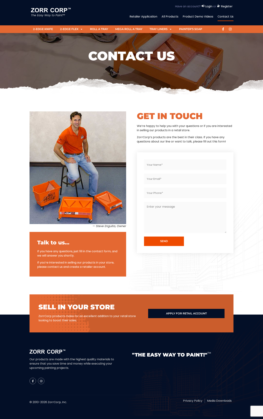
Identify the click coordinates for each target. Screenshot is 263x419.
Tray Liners (158, 29)
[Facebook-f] (223, 29)
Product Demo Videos (198, 16)
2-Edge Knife (43, 29)
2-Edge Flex (69, 29)
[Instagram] (230, 29)
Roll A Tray (99, 29)
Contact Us (225, 16)
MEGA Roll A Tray (128, 29)
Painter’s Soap (190, 29)
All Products (170, 16)
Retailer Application (143, 16)
